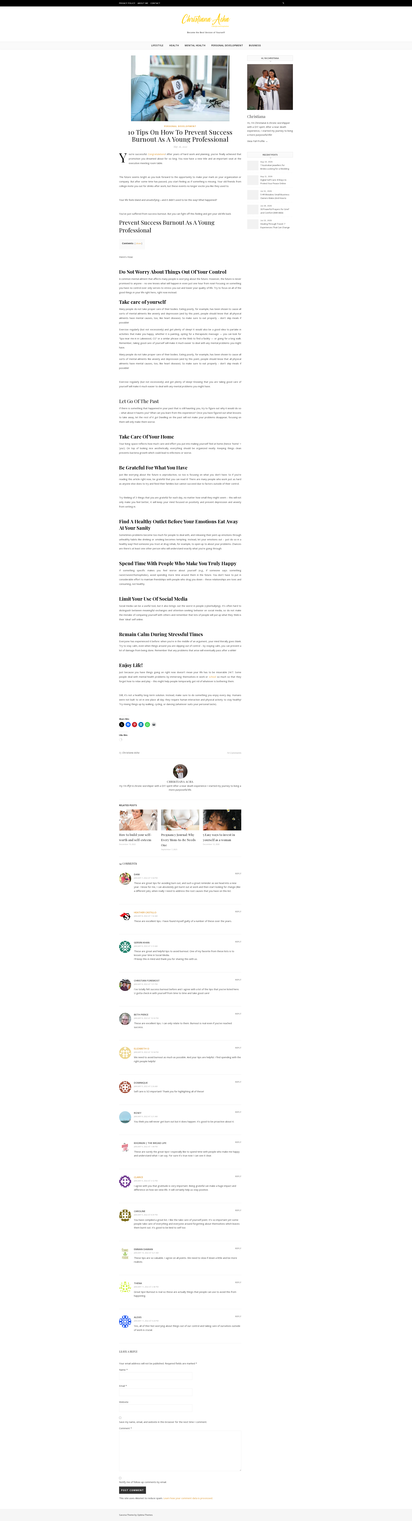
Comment (125, 1428)
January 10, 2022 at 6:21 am (146, 1253)
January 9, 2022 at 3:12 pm (146, 1181)
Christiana (256, 116)
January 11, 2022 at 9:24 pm (146, 1321)
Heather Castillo (145, 912)
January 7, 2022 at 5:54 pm (146, 878)
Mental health (195, 45)
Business (255, 45)
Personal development (227, 45)
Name (123, 1369)
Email (123, 1385)
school (212, 676)
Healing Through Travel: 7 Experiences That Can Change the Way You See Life (275, 225)
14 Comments (234, 752)
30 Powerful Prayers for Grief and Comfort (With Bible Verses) (274, 211)
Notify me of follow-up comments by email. (143, 1482)
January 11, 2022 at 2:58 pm (146, 1287)
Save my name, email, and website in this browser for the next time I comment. (163, 1422)
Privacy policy (127, 3)
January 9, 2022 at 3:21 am (146, 1116)
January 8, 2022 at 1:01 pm (146, 984)
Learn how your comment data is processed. (188, 1498)
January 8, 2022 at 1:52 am (146, 916)
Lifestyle (157, 45)
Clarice (138, 1177)
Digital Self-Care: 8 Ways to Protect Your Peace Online (273, 181)
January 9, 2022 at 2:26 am (146, 1086)
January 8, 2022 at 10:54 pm (146, 1052)
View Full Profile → (257, 141)
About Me (143, 3)
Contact (155, 3)
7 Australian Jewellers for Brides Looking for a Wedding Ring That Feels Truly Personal (275, 167)
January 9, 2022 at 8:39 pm (146, 1215)
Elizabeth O (141, 1048)
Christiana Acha (131, 752)
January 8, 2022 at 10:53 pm (146, 1018)
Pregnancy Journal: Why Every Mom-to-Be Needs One (178, 840)
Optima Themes (145, 1514)
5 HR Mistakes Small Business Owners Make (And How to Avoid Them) (274, 196)
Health (174, 45)
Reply (238, 873)
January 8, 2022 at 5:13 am (146, 946)
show (138, 243)
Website (123, 1402)
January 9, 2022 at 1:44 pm (146, 1146)
